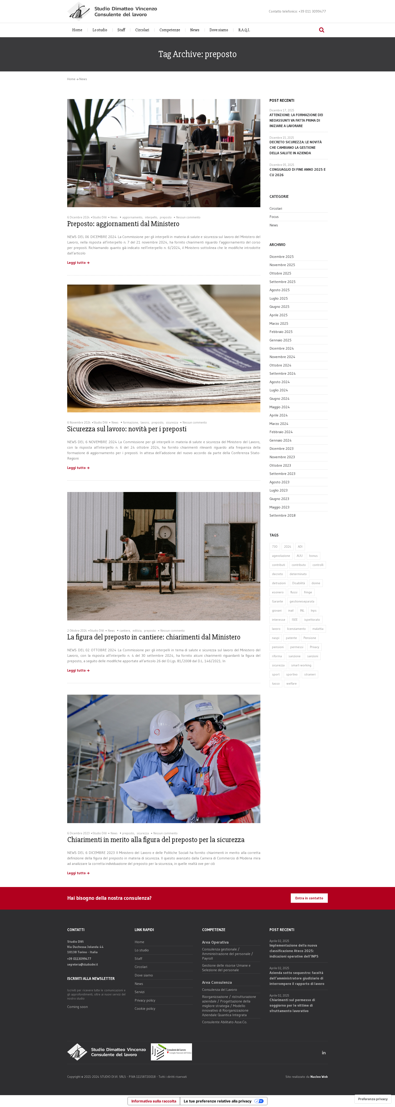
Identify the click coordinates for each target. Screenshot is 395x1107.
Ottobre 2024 (280, 365)
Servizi (139, 991)
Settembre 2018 (283, 515)
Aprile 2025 (279, 315)
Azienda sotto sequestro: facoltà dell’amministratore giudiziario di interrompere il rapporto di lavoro (297, 978)
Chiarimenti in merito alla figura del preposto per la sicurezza (156, 839)
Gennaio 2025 (280, 340)
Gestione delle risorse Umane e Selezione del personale (226, 967)
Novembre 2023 (282, 457)
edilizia (137, 630)
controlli (317, 565)
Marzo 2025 (279, 323)
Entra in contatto (309, 898)
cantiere (125, 630)
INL (302, 610)
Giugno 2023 (279, 498)
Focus (274, 216)
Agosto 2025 (280, 290)
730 (275, 546)
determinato (298, 574)
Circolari (142, 30)
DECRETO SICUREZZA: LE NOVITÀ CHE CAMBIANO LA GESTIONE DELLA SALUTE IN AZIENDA (296, 147)
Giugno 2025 (279, 306)
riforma (277, 656)
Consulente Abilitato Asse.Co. (224, 1022)
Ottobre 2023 (280, 465)
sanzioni (312, 656)
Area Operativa (215, 942)
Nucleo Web (319, 1077)
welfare (291, 683)
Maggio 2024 (280, 407)
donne (316, 583)
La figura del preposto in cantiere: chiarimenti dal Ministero (153, 637)
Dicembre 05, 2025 (282, 165)
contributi (278, 565)
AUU (300, 556)
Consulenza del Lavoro (219, 989)
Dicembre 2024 (282, 348)
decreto (277, 574)
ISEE (295, 620)
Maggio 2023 (279, 507)
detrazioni (279, 583)
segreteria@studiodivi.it (82, 964)
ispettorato (312, 620)
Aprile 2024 (279, 415)
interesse (278, 620)
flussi (293, 592)
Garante (277, 601)
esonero (278, 592)
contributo (299, 565)
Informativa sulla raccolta (153, 1101)
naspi (275, 638)
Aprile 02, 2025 (279, 941)
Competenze (170, 30)
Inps (314, 610)
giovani (277, 610)
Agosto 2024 (280, 381)
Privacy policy (145, 1000)
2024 (287, 546)
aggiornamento (132, 217)
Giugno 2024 (280, 398)
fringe (308, 592)
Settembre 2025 (283, 281)
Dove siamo (219, 30)
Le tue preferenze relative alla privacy (217, 1101)
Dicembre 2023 (282, 448)
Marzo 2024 (279, 423)
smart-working (301, 665)
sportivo (292, 674)
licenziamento (296, 629)
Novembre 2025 (282, 264)
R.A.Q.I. (244, 30)
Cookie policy (145, 1008)
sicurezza (172, 422)
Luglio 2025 (279, 298)
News (194, 30)
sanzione (294, 656)
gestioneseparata (302, 601)
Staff (121, 30)
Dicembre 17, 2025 (282, 110)
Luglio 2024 (279, 390)
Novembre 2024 (282, 356)
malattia (317, 629)
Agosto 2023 (279, 482)
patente (291, 638)
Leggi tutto (76, 263)
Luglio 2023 (279, 490)
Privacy (314, 647)
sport (276, 674)
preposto (166, 217)
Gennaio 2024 (281, 440)
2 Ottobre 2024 (77, 630)
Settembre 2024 (283, 373)
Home (77, 30)
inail (291, 610)
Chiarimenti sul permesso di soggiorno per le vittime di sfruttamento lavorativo (292, 1005)
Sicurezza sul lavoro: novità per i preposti (127, 428)
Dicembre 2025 (282, 256)
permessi (296, 647)
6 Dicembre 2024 (78, 217)
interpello (151, 217)
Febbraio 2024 (281, 431)
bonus (313, 556)
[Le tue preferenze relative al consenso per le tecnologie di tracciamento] (373, 1099)
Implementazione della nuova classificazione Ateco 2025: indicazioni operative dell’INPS (294, 950)
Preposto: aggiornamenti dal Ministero (123, 223)
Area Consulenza (217, 982)
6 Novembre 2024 (79, 422)
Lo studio (100, 30)
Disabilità (298, 583)
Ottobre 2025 (280, 273)
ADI (300, 546)
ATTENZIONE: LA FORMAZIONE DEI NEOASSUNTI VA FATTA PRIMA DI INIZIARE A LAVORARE (296, 120)
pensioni (278, 647)
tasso (276, 683)
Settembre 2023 (282, 473)
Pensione (310, 638)
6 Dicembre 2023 (78, 833)
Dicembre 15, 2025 (282, 137)
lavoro (145, 422)
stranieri (310, 674)
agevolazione (281, 556)
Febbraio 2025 (281, 331)
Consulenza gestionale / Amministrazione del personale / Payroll (227, 953)
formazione (130, 422)
